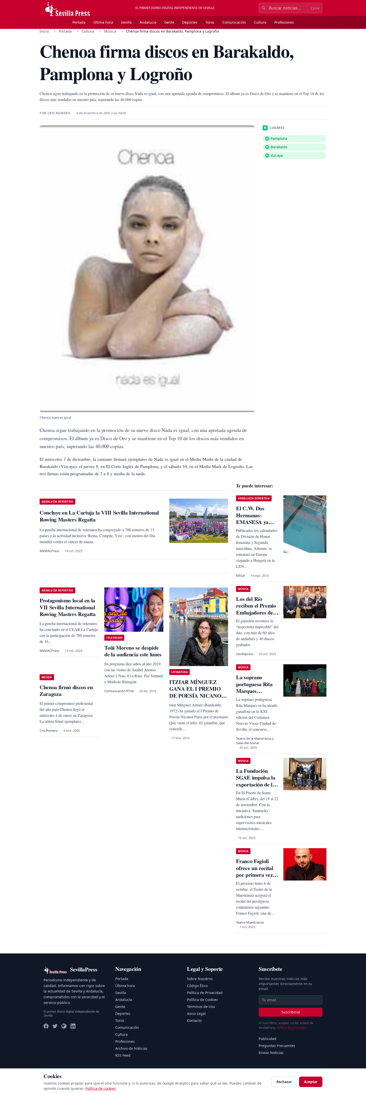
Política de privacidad (291, 1028)
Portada (78, 22)
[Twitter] (55, 1026)
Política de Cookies (202, 999)
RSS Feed (122, 1055)
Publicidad (267, 1038)
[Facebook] (46, 1026)
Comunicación (234, 22)
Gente (169, 22)
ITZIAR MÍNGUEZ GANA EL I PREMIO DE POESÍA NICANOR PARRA (197, 692)
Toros (209, 22)
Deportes (189, 22)
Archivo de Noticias (131, 1048)
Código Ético (197, 985)
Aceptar (310, 1081)
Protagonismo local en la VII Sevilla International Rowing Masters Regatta (68, 607)
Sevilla (126, 22)
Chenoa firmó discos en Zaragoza (66, 690)
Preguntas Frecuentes (277, 1045)
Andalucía (148, 22)
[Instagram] (63, 1026)
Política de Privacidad (205, 992)
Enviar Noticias (271, 1052)
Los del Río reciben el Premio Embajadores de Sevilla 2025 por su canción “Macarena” (257, 616)
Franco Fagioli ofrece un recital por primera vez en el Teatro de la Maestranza (255, 874)
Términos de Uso (201, 1006)
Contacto (194, 1020)
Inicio (44, 31)
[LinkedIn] (72, 1026)
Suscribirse (290, 1012)
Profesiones (284, 22)
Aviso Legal (196, 1013)
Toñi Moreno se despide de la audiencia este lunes (132, 651)
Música (110, 31)
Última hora (103, 22)
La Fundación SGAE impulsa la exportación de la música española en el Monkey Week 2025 (255, 788)
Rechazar (284, 1081)
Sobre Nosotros (200, 978)
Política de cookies (100, 1088)
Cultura (260, 22)
